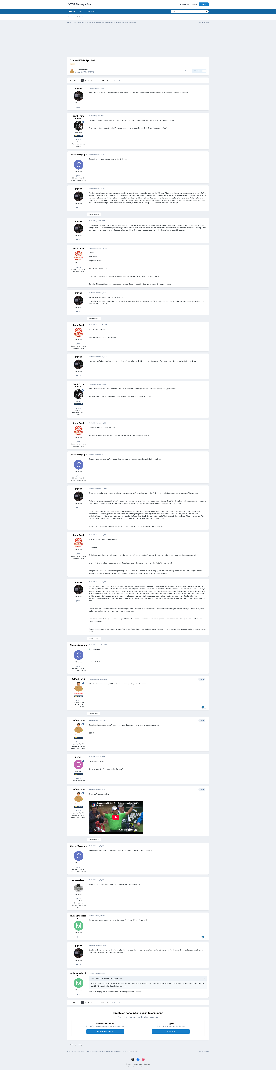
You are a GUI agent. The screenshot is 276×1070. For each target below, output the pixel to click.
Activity (80, 11)
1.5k (79, 267)
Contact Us (138, 1064)
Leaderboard (91, 11)
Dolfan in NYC (83, 70)
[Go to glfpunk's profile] (78, 96)
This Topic (197, 11)
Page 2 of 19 (116, 80)
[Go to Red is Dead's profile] (78, 256)
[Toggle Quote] (92, 978)
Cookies (147, 1064)
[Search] (206, 11)
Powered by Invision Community (138, 1067)
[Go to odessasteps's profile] (78, 887)
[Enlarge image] (94, 649)
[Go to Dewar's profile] (78, 764)
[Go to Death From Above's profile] (78, 126)
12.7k (79, 140)
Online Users (81, 17)
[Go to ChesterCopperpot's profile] (78, 165)
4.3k (79, 176)
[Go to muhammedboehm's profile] (78, 926)
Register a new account (105, 1031)
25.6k (79, 700)
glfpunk (78, 88)
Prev (74, 80)
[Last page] (107, 80)
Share (186, 71)
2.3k (79, 107)
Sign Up (203, 4)
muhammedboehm (78, 917)
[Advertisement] (106, 42)
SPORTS (91, 72)
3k (79, 937)
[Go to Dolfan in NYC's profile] (72, 70)
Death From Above (78, 117)
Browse (72, 11)
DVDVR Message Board (80, 4)
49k (79, 899)
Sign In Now (171, 1031)
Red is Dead (78, 248)
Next (103, 80)
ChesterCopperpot (78, 156)
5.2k (79, 778)
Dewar (78, 757)
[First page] (70, 80)
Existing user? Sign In (188, 4)
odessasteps (78, 880)
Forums (70, 17)
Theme (128, 1064)
